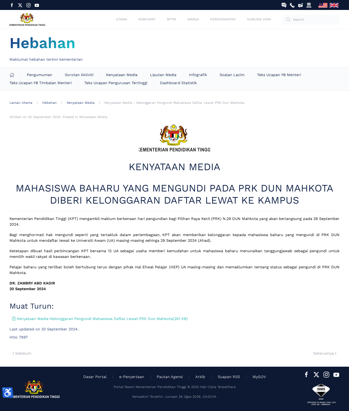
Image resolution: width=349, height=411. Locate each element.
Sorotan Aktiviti (79, 75)
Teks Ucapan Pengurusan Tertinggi (115, 83)
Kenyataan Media (121, 75)
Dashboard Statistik (178, 83)
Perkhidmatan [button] (223, 19)
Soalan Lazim (232, 75)
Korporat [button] (147, 19)
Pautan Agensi (170, 376)
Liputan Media (163, 75)
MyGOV (259, 376)
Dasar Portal (95, 376)
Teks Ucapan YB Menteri (279, 75)
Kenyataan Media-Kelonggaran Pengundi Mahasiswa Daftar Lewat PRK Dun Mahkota (102, 318)
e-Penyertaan (131, 376)
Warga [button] (193, 19)
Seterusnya (323, 353)
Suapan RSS (229, 376)
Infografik (198, 75)
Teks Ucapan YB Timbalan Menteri (40, 83)
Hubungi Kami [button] (259, 19)
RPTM (171, 19)
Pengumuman (39, 75)
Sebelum (23, 353)
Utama (121, 19)
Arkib (200, 376)
